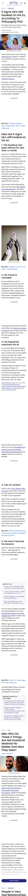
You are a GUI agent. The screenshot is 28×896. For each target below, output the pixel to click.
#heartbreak (16, 384)
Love (9, 730)
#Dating (9, 384)
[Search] (21, 3)
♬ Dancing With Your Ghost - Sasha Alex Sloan (12, 389)
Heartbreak (11, 8)
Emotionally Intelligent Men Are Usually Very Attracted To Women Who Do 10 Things (14, 717)
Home (3, 8)
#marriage (13, 386)
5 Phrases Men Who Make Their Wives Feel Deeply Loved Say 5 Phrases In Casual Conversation (14, 702)
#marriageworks (21, 386)
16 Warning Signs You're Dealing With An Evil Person (14, 597)
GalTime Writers (6, 30)
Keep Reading (14, 881)
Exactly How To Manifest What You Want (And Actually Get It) (14, 587)
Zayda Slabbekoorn (7, 753)
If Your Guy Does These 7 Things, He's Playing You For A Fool (14, 592)
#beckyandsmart (6, 388)
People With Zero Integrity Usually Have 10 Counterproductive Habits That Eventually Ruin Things (14, 710)
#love (5, 384)
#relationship (5, 386)
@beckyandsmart (6, 383)
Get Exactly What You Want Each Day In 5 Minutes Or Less (13, 602)
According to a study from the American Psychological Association (13, 449)
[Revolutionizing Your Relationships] (14, 2)
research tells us (7, 79)
